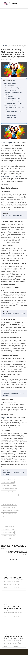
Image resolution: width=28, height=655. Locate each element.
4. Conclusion (6, 120)
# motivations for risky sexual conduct (9, 504)
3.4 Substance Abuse (10, 117)
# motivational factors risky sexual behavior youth (11, 497)
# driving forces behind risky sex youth (9, 485)
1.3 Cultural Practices (10, 90)
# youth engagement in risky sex (8, 526)
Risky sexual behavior (6, 142)
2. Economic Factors (7, 96)
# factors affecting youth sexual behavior (9, 488)
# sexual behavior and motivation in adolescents (11, 519)
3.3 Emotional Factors (10, 115)
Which (5, 45)
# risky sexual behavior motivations (8, 516)
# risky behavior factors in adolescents (9, 513)
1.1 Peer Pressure (9, 85)
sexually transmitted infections (10, 176)
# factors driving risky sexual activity (9, 491)
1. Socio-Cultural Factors (9, 83)
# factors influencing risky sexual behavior (10, 494)
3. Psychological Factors (9, 105)
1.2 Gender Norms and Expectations (14, 88)
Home (2, 45)
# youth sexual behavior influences (8, 535)
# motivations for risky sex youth (8, 501)
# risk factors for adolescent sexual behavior (10, 510)
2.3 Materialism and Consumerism (13, 103)
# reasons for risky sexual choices (8, 507)
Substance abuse (5, 417)
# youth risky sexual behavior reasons (9, 529)
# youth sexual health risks (7, 538)
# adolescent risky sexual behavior (8, 479)
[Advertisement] (14, 27)
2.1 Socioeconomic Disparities (12, 98)
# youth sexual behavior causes (8, 532)
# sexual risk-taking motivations (8, 523)
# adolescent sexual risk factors (8, 482)
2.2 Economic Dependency (11, 100)
